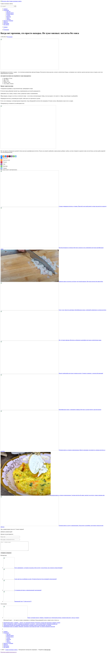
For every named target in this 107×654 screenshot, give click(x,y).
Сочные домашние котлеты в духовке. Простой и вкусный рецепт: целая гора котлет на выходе (82, 206)
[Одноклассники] (3, 156)
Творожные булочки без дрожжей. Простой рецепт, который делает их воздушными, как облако (27, 625)
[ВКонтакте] (1, 156)
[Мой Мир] (5, 156)
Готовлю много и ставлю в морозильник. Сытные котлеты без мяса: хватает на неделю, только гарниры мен (78, 495)
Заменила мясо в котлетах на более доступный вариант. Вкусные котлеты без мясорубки (81, 281)
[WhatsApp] (14, 156)
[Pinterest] (7, 156)
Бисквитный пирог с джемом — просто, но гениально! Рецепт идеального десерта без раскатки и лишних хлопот (31, 622)
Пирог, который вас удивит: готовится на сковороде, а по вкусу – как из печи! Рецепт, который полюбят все (30, 624)
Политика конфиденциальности (9, 652)
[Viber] (12, 156)
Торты (8, 18)
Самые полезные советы (11, 649)
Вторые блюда (10, 14)
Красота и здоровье (8, 20)
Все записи (6, 24)
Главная (5, 8)
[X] (9, 156)
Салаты (8, 15)
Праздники (6, 23)
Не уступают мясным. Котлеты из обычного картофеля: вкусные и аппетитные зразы (80, 340)
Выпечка (8, 16)
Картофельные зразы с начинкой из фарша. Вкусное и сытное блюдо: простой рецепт (80, 409)
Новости (5, 22)
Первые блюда (10, 12)
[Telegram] (16, 156)
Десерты (8, 19)
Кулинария (6, 10)
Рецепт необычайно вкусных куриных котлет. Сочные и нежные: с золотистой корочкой (81, 373)
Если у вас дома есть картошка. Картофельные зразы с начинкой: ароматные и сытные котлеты (82, 310)
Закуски (8, 11)
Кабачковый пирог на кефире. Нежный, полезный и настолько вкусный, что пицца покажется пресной (29, 626)
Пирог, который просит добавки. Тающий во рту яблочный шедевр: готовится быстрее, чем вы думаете (53, 617)
